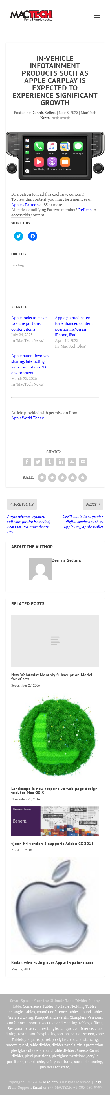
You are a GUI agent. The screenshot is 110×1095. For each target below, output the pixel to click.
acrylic (34, 1028)
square (33, 1039)
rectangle (50, 1028)
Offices (96, 1022)
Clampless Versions (86, 1017)
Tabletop (19, 1039)
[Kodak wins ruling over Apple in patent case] (55, 906)
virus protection (90, 1044)
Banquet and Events (51, 1017)
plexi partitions (37, 1055)
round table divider (59, 1050)
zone (100, 1033)
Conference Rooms (22, 1022)
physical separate (54, 1066)
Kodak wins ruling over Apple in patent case (52, 962)
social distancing (84, 1039)
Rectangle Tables (20, 1011)
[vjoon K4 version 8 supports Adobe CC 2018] (55, 821)
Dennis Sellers (44, 112)
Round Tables (91, 1011)
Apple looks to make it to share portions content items (30, 323)
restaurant (27, 1033)
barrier (76, 1033)
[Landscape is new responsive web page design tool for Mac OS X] (55, 737)
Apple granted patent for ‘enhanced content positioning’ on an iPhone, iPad (74, 326)
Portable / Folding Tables (75, 1006)
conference (84, 1028)
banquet (66, 1028)
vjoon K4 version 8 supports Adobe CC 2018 (52, 843)
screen (88, 1033)
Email (37, 1087)
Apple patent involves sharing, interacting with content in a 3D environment (30, 364)
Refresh (85, 209)
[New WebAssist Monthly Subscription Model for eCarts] (55, 641)
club (98, 1028)
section (63, 1033)
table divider (40, 1044)
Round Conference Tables (58, 1011)
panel (45, 1039)
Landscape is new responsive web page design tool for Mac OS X (54, 790)
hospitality (46, 1033)
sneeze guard (17, 1044)
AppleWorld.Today (27, 417)
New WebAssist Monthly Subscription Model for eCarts (52, 676)
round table (34, 1061)
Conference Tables (38, 1006)
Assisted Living (20, 1017)
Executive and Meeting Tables (64, 1022)
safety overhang (59, 1061)
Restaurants (18, 1028)
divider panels (63, 1044)
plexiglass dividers (26, 1050)
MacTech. (51, 1082)
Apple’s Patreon (25, 204)
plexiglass (60, 1039)
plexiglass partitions (69, 1055)
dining (11, 1033)
